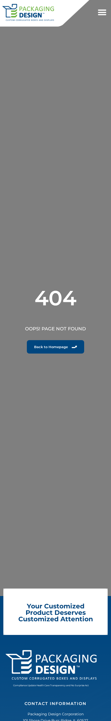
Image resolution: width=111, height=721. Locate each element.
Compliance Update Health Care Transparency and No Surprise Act (51, 685)
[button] (102, 12)
